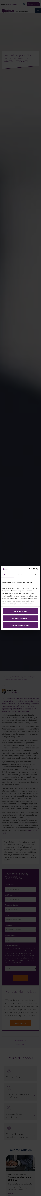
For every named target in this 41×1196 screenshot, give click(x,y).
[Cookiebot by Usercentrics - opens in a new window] (29, 569)
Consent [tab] (7, 575)
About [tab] (33, 575)
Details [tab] (20, 575)
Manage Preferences (19, 618)
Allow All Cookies (20, 611)
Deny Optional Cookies (20, 625)
